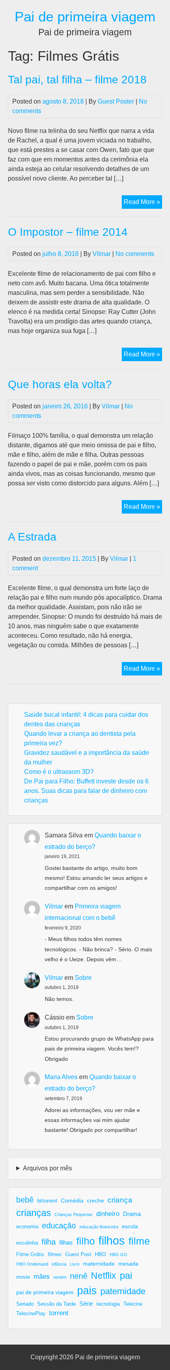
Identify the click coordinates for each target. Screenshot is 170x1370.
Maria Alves (61, 1077)
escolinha (27, 1243)
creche (95, 1200)
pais (87, 1290)
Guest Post (78, 1254)
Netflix (103, 1275)
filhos (111, 1240)
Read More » (143, 203)
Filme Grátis (30, 1254)
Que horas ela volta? (60, 384)
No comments (134, 253)
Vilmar (102, 253)
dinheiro (107, 1214)
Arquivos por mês (47, 1168)
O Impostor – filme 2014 (68, 232)
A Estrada (32, 537)
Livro (74, 1264)
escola (130, 1226)
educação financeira (98, 1226)
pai (126, 1275)
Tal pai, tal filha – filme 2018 (77, 79)
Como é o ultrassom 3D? (59, 771)
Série (86, 1303)
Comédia (72, 1200)
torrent (58, 1313)
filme (139, 1241)
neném (59, 1277)
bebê (25, 1199)
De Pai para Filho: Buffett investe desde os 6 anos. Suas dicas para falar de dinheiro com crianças (86, 791)
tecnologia (108, 1304)
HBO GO (118, 1254)
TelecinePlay (30, 1313)
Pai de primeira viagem (85, 16)
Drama (132, 1213)
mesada (128, 1263)
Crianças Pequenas (74, 1214)
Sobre (83, 977)
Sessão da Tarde (56, 1304)
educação (59, 1225)
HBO (100, 1254)
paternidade (122, 1291)
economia (27, 1227)
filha (49, 1241)
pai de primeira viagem (45, 1292)
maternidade (99, 1263)
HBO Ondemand (32, 1264)
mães (42, 1276)
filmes (55, 1254)
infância (59, 1264)
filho (85, 1241)
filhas (66, 1242)
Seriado (25, 1304)
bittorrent (47, 1201)
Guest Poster (116, 101)
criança (120, 1200)
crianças (33, 1212)
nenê (78, 1276)
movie (23, 1277)
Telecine (132, 1304)
